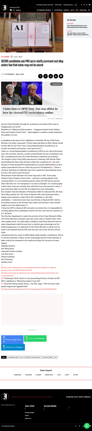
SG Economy (5, 57)
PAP (22, 357)
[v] (27, 205)
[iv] (60, 186)
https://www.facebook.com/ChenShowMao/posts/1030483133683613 (30, 289)
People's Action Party (33, 357)
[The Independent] (2, 74)
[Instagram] (84, 4)
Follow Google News (13, 340)
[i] (41, 148)
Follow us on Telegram (14, 347)
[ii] (51, 162)
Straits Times (47, 357)
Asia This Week (70, 23)
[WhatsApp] (50, 76)
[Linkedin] (56, 76)
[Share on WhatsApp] (87, 426)
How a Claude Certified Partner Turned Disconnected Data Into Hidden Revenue (77, 26)
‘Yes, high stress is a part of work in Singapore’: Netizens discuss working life (77, 34)
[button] (75, 4)
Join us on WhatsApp (37, 338)
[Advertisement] (32, 309)
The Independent (10, 74)
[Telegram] (61, 76)
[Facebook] (81, 4)
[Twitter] (86, 4)
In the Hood (69, 31)
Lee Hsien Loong (13, 357)
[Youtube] (89, 4)
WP (56, 357)
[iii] (52, 167)
